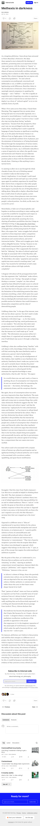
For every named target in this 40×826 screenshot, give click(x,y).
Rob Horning (5, 12)
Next (33, 707)
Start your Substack (15, 817)
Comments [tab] (6, 720)
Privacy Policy (34, 687)
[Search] (37, 743)
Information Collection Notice (19, 687)
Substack (11, 822)
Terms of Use (29, 685)
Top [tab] (4, 743)
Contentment (6, 761)
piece (3, 226)
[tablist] (9, 720)
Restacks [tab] (13, 720)
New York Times (30, 224)
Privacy (19, 813)
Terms (24, 813)
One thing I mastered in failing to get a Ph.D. (13, 751)
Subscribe (29, 2)
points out (34, 366)
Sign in (36, 2)
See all (5, 784)
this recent (21, 224)
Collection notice (32, 813)
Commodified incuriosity (11, 748)
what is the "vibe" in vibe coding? (12, 775)
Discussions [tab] (15, 743)
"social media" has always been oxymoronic (15, 764)
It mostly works (7, 773)
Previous (7, 707)
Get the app (29, 817)
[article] (20, 752)
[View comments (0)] (10, 18)
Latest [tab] (8, 743)
